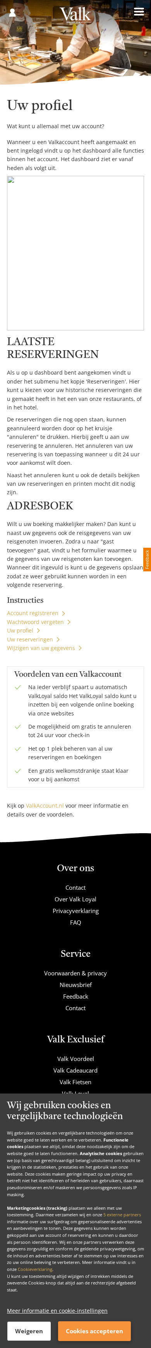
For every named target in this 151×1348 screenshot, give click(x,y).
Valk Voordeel (75, 1059)
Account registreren (32, 613)
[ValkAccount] (75, 17)
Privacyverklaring (76, 911)
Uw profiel (20, 630)
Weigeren (29, 1331)
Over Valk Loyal (75, 899)
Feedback (75, 996)
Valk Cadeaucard (75, 1070)
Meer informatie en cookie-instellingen (57, 1310)
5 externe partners (122, 1214)
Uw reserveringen (30, 639)
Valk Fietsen (75, 1082)
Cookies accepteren (94, 1331)
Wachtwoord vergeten (35, 622)
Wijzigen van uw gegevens (41, 648)
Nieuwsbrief (76, 985)
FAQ (75, 922)
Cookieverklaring (35, 1269)
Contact (75, 887)
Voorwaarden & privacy (75, 973)
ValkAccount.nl (45, 805)
